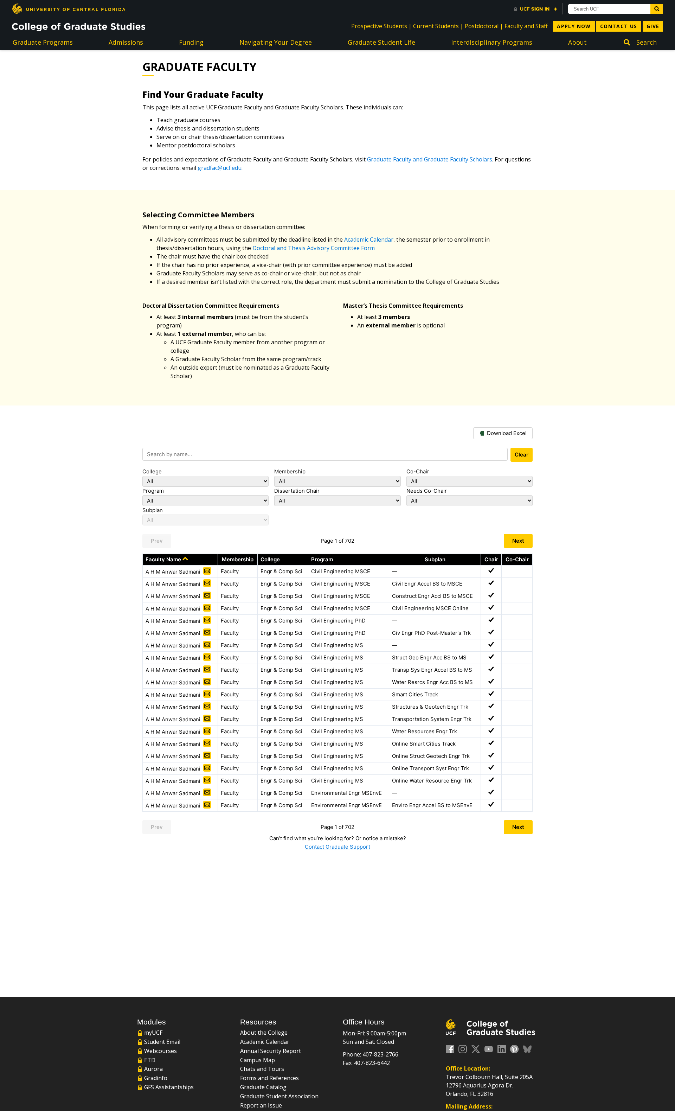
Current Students (436, 26)
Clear (521, 454)
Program (153, 490)
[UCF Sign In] (536, 9)
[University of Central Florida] (68, 8)
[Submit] (656, 9)
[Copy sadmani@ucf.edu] (207, 571)
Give (653, 26)
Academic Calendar (368, 239)
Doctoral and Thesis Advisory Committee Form (313, 248)
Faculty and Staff (526, 26)
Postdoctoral (482, 26)
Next (518, 540)
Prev (157, 540)
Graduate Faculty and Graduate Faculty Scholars (429, 159)
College (152, 471)
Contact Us (618, 26)
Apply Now (574, 26)
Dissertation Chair (297, 490)
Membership (290, 471)
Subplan (152, 510)
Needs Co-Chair (426, 490)
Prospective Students (379, 26)
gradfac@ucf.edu (220, 168)
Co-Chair (417, 471)
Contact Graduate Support (337, 846)
